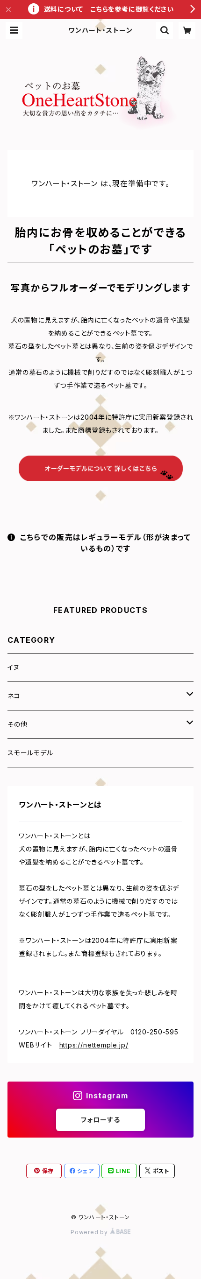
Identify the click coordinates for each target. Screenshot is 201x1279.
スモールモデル (30, 753)
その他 (17, 724)
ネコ (14, 696)
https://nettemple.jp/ (94, 1045)
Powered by (90, 1232)
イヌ (13, 667)
